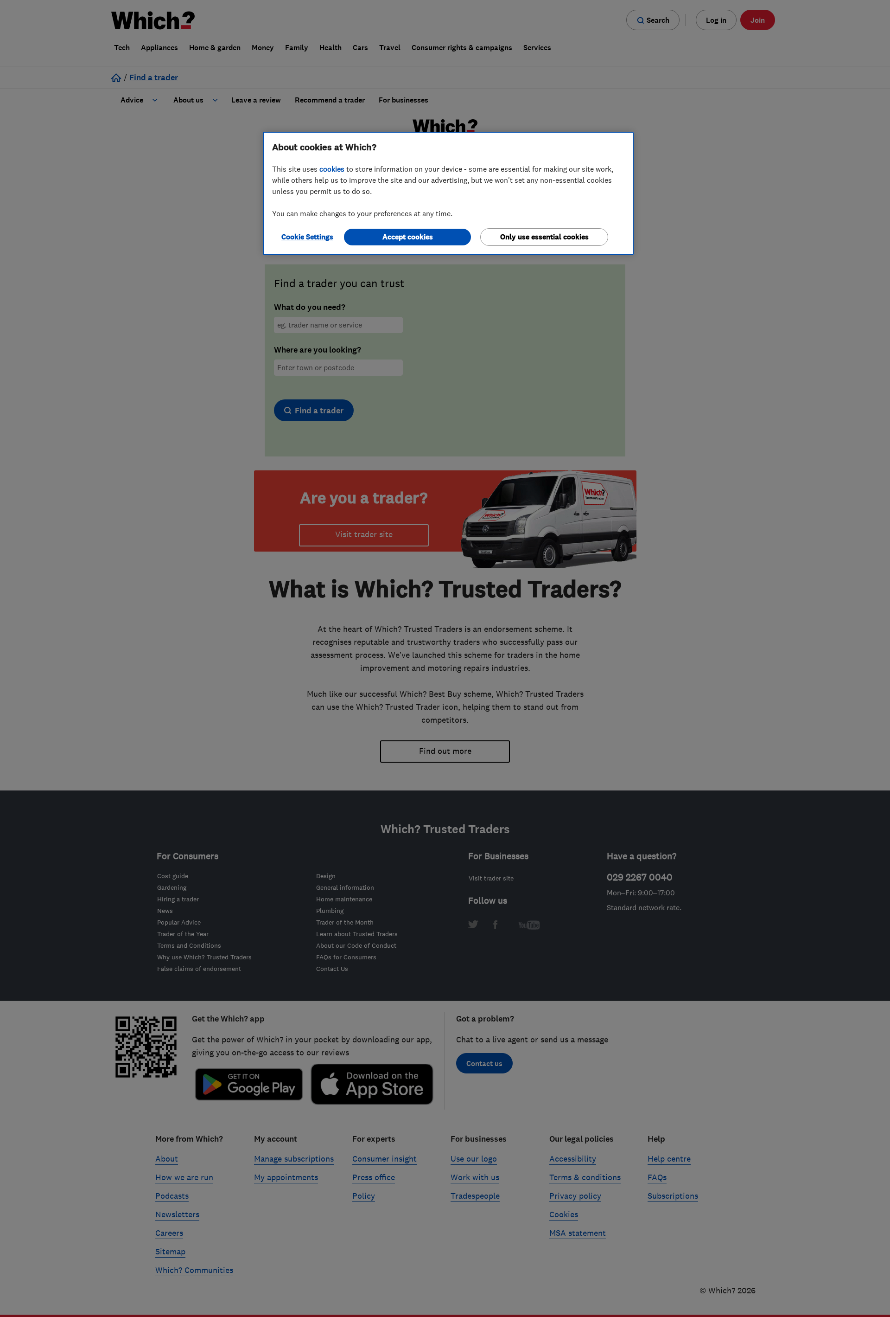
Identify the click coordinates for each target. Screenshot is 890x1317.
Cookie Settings (307, 237)
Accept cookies (407, 237)
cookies (331, 168)
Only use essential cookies (544, 237)
